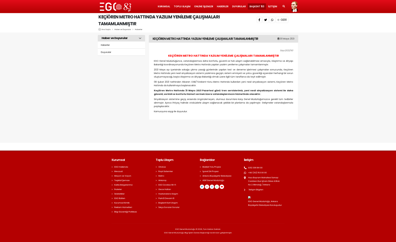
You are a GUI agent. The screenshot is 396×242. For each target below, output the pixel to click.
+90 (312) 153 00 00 (257, 172)
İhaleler (118, 189)
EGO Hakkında (121, 167)
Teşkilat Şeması (122, 180)
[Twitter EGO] (202, 187)
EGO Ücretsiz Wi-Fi (167, 185)
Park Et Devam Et (166, 198)
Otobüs (162, 167)
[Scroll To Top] (390, 238)
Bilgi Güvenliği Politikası (125, 211)
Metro (161, 176)
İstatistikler (119, 193)
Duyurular (239, 6)
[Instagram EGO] (207, 187)
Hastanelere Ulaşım (168, 193)
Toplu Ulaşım (182, 6)
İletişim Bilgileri (256, 189)
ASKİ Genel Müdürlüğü (213, 180)
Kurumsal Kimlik (121, 202)
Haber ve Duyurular (122, 29)
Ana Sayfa (106, 29)
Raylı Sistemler (165, 171)
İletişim (272, 6)
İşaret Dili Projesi (210, 171)
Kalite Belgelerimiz (123, 185)
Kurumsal (164, 6)
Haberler (222, 6)
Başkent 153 (257, 6)
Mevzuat (118, 171)
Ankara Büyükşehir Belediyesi (216, 176)
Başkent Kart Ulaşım (168, 202)
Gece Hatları (164, 189)
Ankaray (162, 180)
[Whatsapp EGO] (217, 187)
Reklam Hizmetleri (123, 207)
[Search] (284, 6)
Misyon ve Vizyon (122, 176)
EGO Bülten (119, 198)
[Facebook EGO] (212, 187)
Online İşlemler (203, 6)
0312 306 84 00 (255, 167)
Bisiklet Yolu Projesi (211, 167)
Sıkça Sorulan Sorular (169, 207)
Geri (284, 20)
